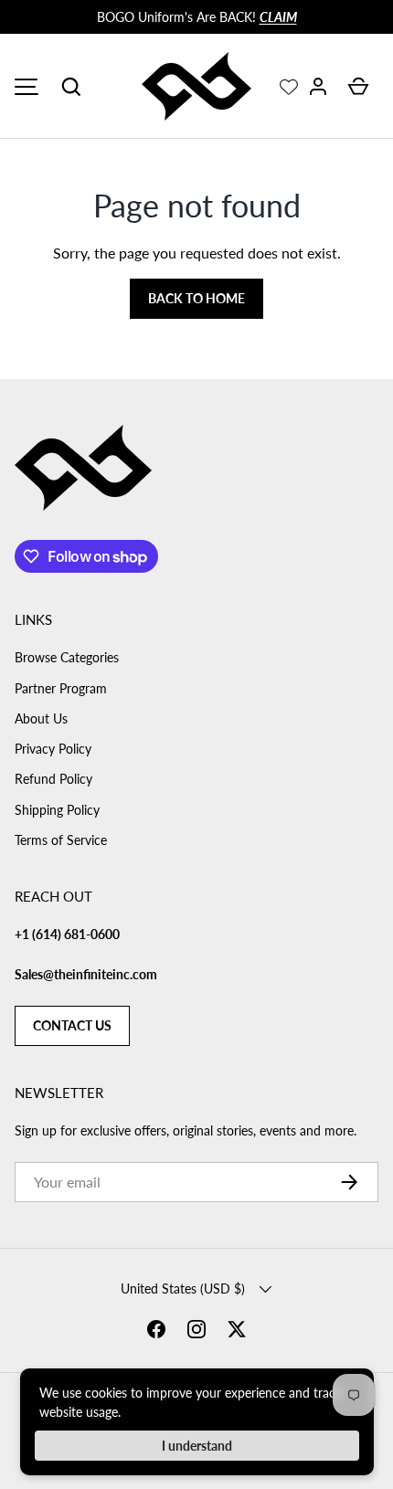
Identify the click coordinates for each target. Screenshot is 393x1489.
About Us (41, 718)
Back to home (196, 298)
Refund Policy (53, 779)
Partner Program (61, 688)
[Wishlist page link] (289, 87)
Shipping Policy (57, 810)
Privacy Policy (53, 748)
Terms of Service (61, 840)
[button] (71, 87)
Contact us (72, 1025)
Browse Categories (67, 657)
